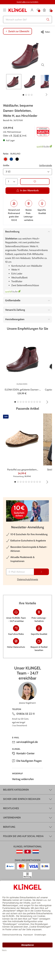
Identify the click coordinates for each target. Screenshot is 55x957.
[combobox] (27, 19)
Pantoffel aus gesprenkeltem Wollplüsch (22, 469)
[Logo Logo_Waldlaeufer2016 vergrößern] (12, 291)
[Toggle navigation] (4, 10)
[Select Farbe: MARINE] (11, 159)
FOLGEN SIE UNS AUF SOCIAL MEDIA (23, 836)
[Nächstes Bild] (46, 94)
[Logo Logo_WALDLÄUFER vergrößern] (44, 146)
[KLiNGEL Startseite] (18, 10)
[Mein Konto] (32, 10)
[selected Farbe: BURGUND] (5, 159)
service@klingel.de (27, 742)
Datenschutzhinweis (27, 579)
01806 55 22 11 (25, 713)
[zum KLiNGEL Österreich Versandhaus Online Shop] (19, 851)
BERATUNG (9, 826)
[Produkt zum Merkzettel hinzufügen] (35, 181)
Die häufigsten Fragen (29, 761)
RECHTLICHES (11, 808)
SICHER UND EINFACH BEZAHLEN (21, 799)
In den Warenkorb (29, 190)
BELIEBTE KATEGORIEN (16, 789)
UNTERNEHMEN (12, 817)
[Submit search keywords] (48, 19)
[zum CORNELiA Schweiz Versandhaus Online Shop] (27, 851)
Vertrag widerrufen (23, 779)
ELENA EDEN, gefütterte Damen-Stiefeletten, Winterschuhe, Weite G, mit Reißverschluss (22, 390)
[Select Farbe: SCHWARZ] (17, 159)
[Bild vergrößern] (43, 65)
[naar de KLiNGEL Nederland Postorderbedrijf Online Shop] (36, 851)
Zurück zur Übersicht (18, 31)
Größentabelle (45, 165)
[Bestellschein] (44, 10)
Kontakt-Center (25, 753)
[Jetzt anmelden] (41, 572)
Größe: (6, 165)
